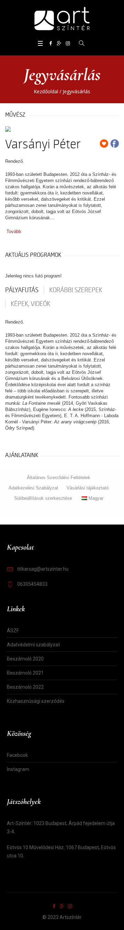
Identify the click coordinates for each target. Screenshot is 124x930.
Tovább (14, 231)
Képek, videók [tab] (30, 304)
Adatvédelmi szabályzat (33, 644)
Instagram (18, 769)
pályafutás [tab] (22, 290)
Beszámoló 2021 (25, 673)
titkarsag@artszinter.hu (43, 569)
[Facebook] (50, 43)
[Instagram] (67, 43)
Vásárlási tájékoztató (87, 487)
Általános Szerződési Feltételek (58, 477)
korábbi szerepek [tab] (75, 290)
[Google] (59, 43)
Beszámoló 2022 (25, 687)
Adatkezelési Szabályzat (33, 487)
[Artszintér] (62, 19)
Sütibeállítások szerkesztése (43, 498)
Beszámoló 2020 (25, 659)
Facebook (17, 755)
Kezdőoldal (46, 91)
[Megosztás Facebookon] (115, 143)
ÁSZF (13, 630)
